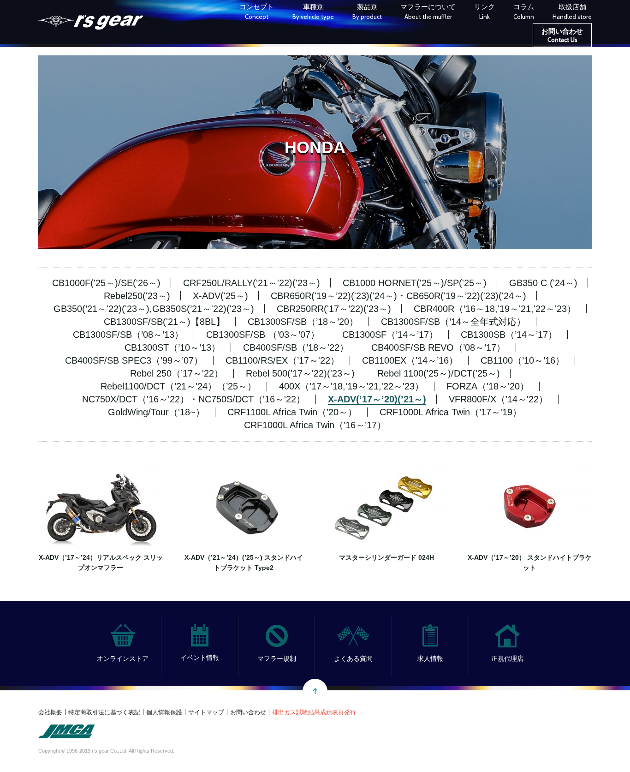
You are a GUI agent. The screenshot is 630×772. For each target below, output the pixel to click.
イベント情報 (199, 657)
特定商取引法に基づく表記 (104, 712)
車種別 (313, 11)
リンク (484, 11)
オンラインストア (123, 658)
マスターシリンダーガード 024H (386, 557)
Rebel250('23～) (137, 296)
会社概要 (50, 712)
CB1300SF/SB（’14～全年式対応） (453, 322)
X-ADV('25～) (220, 296)
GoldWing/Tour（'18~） (156, 412)
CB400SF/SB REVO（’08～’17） (438, 347)
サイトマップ (206, 712)
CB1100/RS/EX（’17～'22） (282, 360)
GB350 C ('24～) (543, 283)
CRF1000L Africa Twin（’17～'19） (451, 412)
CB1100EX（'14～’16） (410, 360)
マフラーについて (428, 11)
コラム (523, 11)
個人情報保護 (164, 712)
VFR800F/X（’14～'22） (498, 399)
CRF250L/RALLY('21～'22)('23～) (251, 283)
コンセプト (256, 11)
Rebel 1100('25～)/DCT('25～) (438, 373)
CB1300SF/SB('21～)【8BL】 (164, 322)
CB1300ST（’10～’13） (172, 347)
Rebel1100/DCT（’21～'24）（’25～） (178, 386)
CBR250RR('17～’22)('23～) (334, 309)
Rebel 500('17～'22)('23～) (300, 373)
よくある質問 (353, 658)
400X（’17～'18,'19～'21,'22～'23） (351, 386)
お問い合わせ (562, 35)
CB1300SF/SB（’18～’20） (303, 322)
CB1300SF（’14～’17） (390, 334)
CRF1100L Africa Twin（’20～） (292, 412)
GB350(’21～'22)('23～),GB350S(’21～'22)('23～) (153, 309)
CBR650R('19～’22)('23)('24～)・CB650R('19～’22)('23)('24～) (398, 296)
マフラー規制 (276, 658)
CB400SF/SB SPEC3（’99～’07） (134, 360)
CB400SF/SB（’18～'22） (296, 347)
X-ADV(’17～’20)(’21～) (377, 399)
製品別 (367, 11)
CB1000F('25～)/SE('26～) (106, 283)
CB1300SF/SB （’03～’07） (263, 334)
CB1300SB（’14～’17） (509, 334)
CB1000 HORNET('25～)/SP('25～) (415, 283)
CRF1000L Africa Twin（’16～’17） (315, 425)
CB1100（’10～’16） (523, 360)
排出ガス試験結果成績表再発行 (314, 712)
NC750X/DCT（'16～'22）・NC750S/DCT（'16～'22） (193, 399)
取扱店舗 (572, 11)
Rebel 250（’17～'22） (176, 373)
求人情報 (430, 658)
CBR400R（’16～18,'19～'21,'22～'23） (495, 309)
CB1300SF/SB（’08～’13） (128, 334)
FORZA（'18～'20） (487, 386)
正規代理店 (507, 658)
